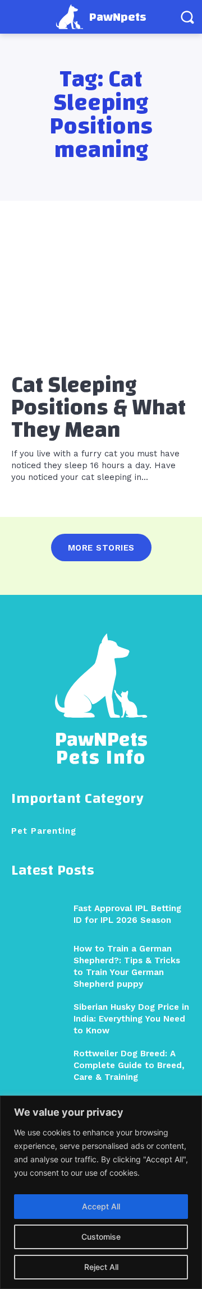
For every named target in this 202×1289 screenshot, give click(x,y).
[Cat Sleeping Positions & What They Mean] (101, 297)
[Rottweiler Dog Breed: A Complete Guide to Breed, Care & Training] (38, 1065)
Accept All (101, 1206)
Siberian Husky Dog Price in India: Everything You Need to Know (131, 1019)
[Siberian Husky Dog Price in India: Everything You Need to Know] (38, 1018)
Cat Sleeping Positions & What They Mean (98, 407)
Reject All (101, 1267)
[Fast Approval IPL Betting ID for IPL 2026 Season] (38, 914)
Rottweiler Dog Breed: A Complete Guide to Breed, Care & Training (129, 1065)
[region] (101, 1192)
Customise (101, 1236)
